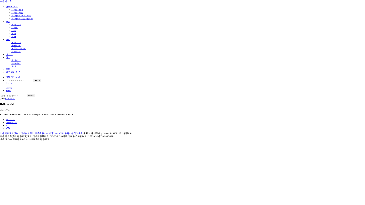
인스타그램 (11, 122)
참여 (8, 57)
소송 (13, 30)
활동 (8, 21)
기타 (13, 36)
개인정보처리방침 (18, 133)
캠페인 (14, 27)
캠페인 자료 (17, 12)
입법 (13, 33)
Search (37, 80)
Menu (8, 90)
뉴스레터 (16, 63)
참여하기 (16, 60)
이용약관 (4, 133)
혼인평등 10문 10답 (21, 15)
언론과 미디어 (18, 48)
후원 (8, 69)
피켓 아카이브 (13, 72)
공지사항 (16, 45)
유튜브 (9, 128)
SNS (13, 66)
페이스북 (10, 119)
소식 (8, 39)
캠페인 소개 (17, 9)
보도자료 (16, 51)
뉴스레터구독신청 (64, 133)
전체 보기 (16, 24)
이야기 (9, 54)
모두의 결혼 (6, 1)
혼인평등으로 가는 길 (22, 18)
